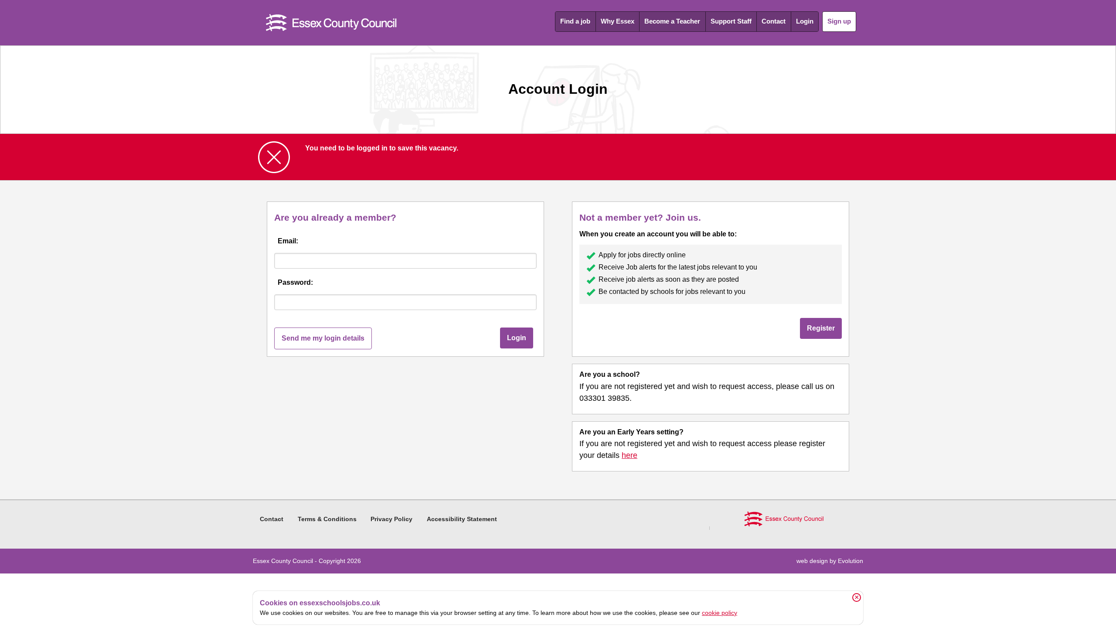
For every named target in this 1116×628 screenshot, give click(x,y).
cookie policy (719, 612)
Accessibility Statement (462, 518)
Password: (295, 282)
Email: (288, 241)
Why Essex (617, 21)
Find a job (575, 21)
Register (821, 328)
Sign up (839, 21)
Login (804, 21)
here (629, 455)
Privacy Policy (391, 518)
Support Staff (731, 21)
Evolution (850, 560)
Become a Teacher (672, 21)
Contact (774, 21)
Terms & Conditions (327, 518)
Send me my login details (323, 338)
